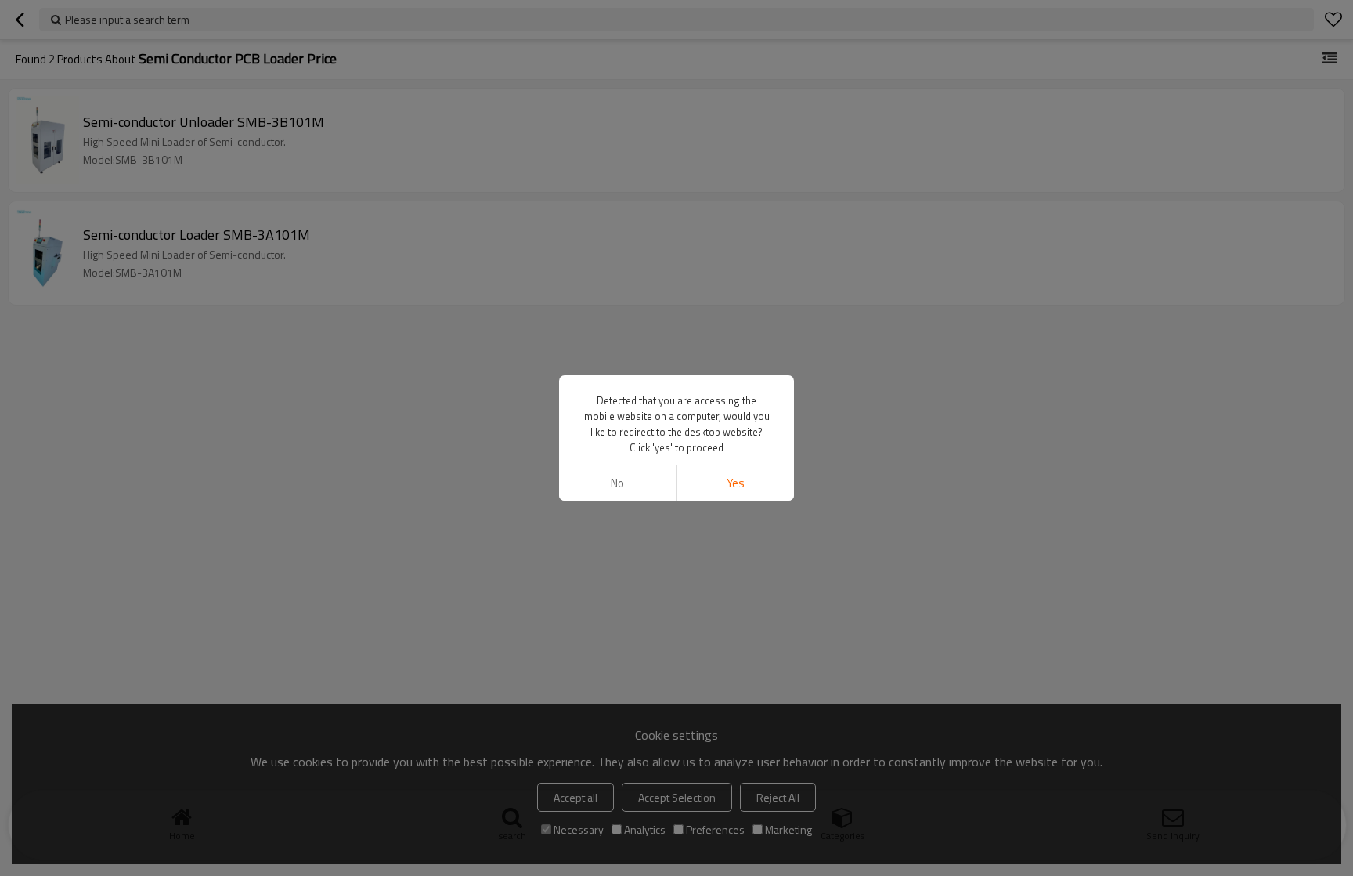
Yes (736, 483)
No (617, 483)
